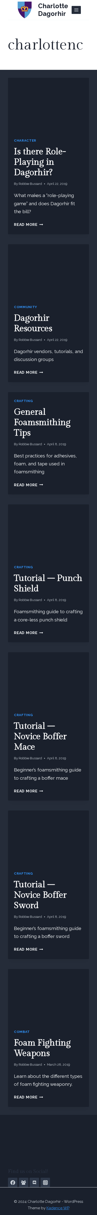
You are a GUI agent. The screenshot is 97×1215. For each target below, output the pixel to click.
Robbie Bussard (30, 184)
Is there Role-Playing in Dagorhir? (40, 162)
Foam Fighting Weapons (42, 1048)
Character (25, 140)
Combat (22, 1032)
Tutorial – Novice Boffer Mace (40, 736)
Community (25, 307)
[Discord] (34, 1182)
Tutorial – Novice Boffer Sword (40, 895)
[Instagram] (45, 1182)
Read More (28, 224)
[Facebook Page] (12, 1182)
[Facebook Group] (23, 1182)
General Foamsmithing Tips (42, 422)
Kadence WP (58, 1208)
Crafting (23, 401)
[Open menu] (76, 10)
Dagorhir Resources (33, 323)
